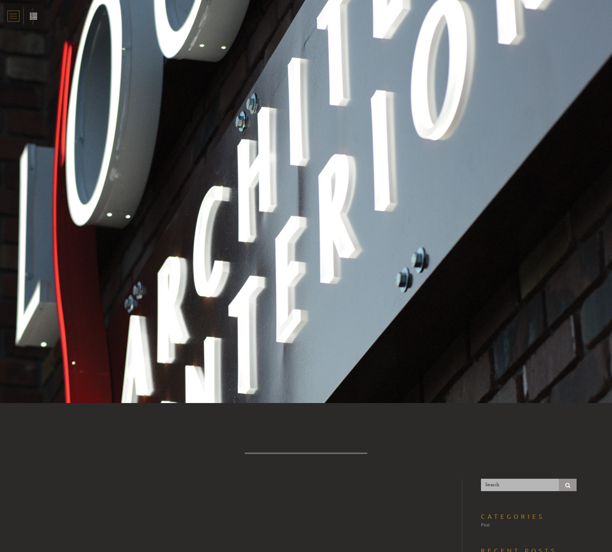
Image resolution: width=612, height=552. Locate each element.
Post (485, 525)
